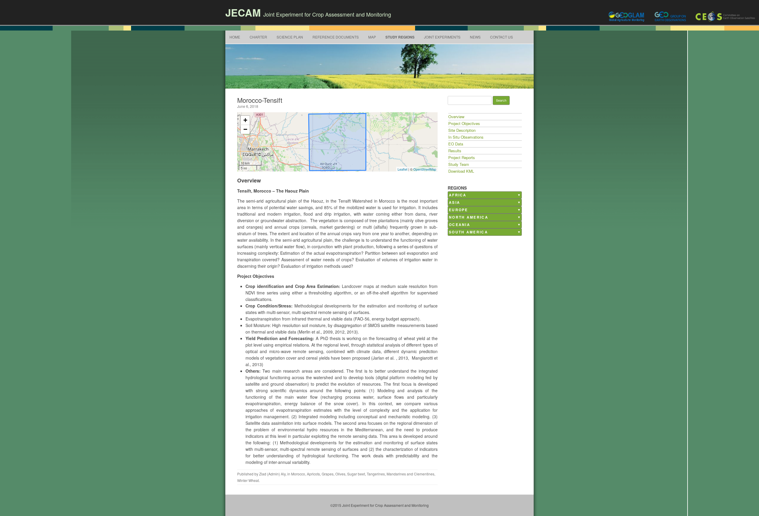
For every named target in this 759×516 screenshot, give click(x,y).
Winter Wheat (248, 480)
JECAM (243, 12)
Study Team (458, 164)
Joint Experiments (442, 36)
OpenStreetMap (424, 169)
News (475, 36)
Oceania (459, 224)
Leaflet (402, 169)
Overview (456, 116)
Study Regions (399, 37)
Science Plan (290, 36)
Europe (458, 209)
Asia (454, 202)
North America (468, 217)
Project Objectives (464, 123)
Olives (340, 473)
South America (468, 232)
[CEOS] (726, 16)
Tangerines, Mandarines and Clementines (400, 473)
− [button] (245, 129)
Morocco (298, 473)
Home (234, 36)
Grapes (328, 473)
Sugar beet (356, 473)
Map (372, 36)
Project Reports (461, 157)
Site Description (462, 130)
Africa (458, 195)
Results (454, 150)
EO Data (455, 144)
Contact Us (501, 36)
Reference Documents (335, 36)
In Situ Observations (466, 137)
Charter (258, 36)
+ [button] (245, 120)
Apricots (313, 473)
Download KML (461, 171)
